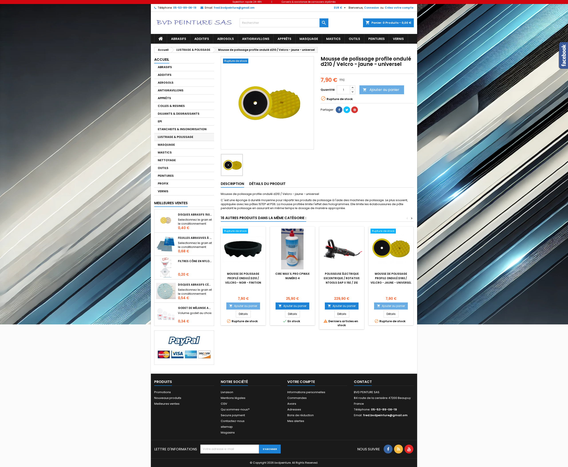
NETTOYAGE (167, 160)
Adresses (294, 409)
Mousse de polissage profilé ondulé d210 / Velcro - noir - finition (243, 278)
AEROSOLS (225, 39)
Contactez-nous (233, 421)
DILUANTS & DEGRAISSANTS (178, 114)
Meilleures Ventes (171, 203)
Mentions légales (233, 398)
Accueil (161, 59)
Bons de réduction (300, 415)
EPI (160, 121)
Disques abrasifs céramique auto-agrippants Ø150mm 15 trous (195, 284)
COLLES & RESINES (171, 106)
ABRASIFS (178, 39)
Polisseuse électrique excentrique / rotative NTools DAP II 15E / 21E (342, 278)
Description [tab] (232, 183)
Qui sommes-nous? (235, 409)
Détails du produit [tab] (267, 183)
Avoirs (291, 404)
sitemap (227, 427)
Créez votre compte (399, 8)
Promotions (162, 392)
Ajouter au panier (381, 89)
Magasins (228, 432)
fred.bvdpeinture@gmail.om (234, 8)
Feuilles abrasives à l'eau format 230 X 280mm (195, 238)
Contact (363, 381)
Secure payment (233, 415)
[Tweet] (346, 109)
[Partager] (339, 109)
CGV (224, 404)
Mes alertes (295, 421)
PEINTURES (376, 39)
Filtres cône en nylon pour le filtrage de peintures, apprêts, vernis (195, 261)
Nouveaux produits (167, 398)
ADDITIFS (201, 39)
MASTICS (333, 39)
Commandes (297, 398)
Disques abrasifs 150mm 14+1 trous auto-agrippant (195, 214)
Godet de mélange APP (195, 308)
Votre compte (301, 381)
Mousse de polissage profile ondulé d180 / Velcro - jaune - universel (391, 278)
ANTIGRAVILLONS (255, 39)
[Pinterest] (354, 109)
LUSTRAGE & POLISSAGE (175, 137)
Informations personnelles (306, 392)
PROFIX (163, 183)
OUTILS (354, 39)
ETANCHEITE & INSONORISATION (182, 129)
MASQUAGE (309, 39)
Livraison (227, 392)
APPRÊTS (284, 39)
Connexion (371, 8)
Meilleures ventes (166, 404)
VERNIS (398, 39)
